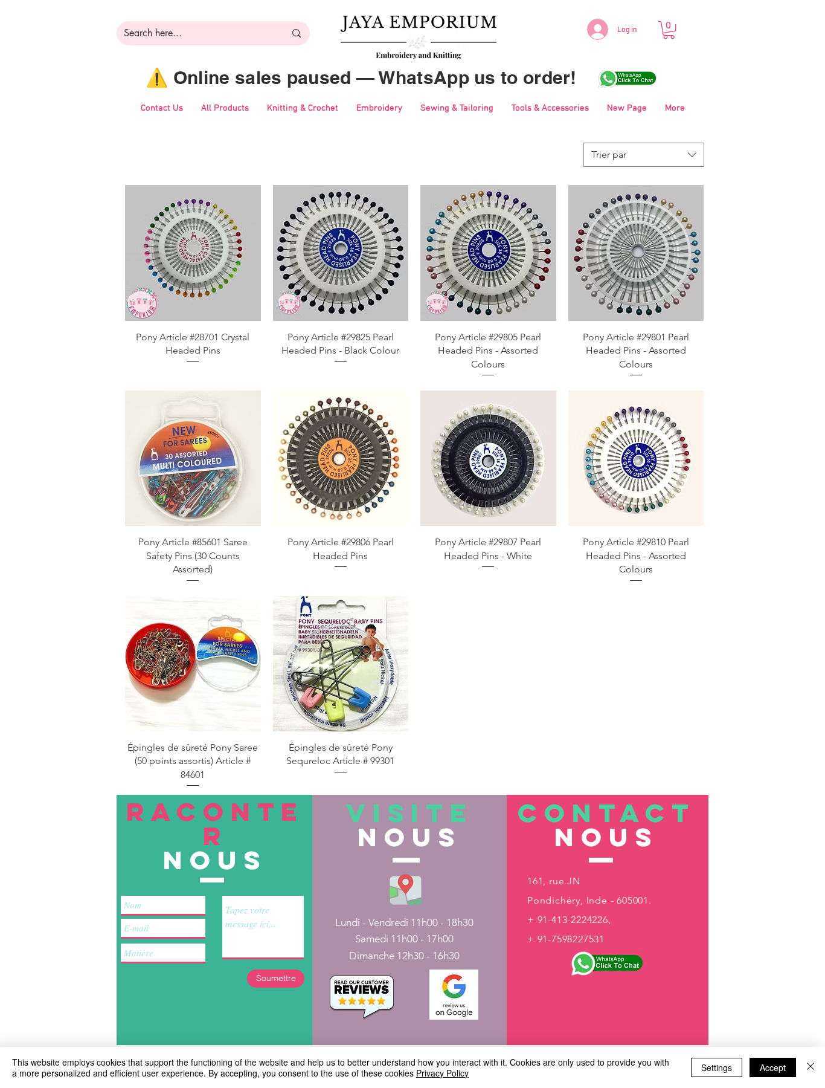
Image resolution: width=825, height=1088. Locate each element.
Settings (716, 1067)
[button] (668, 30)
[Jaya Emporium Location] (405, 888)
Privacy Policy (442, 1073)
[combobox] (643, 155)
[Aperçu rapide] (193, 253)
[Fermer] (810, 1067)
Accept (773, 1067)
